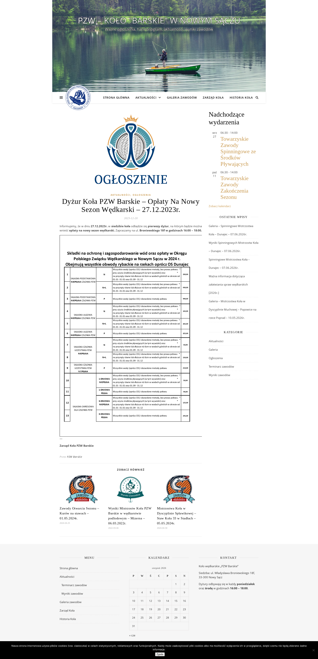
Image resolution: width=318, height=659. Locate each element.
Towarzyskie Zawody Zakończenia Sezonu (234, 187)
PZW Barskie (74, 456)
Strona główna (116, 97)
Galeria (213, 349)
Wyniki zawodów (219, 375)
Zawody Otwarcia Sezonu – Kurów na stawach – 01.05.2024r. (79, 513)
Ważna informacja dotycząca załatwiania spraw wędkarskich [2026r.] (228, 284)
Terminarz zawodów (221, 366)
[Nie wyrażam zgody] (313, 650)
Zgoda (160, 654)
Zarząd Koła (213, 97)
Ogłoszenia (142, 194)
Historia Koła (241, 97)
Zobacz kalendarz (220, 206)
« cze (132, 635)
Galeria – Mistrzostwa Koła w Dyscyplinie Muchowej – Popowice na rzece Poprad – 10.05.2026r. (232, 309)
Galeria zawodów (182, 97)
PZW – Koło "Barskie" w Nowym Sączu (159, 20)
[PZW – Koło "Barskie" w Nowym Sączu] (78, 97)
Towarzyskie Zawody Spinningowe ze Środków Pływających (238, 151)
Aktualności (146, 97)
